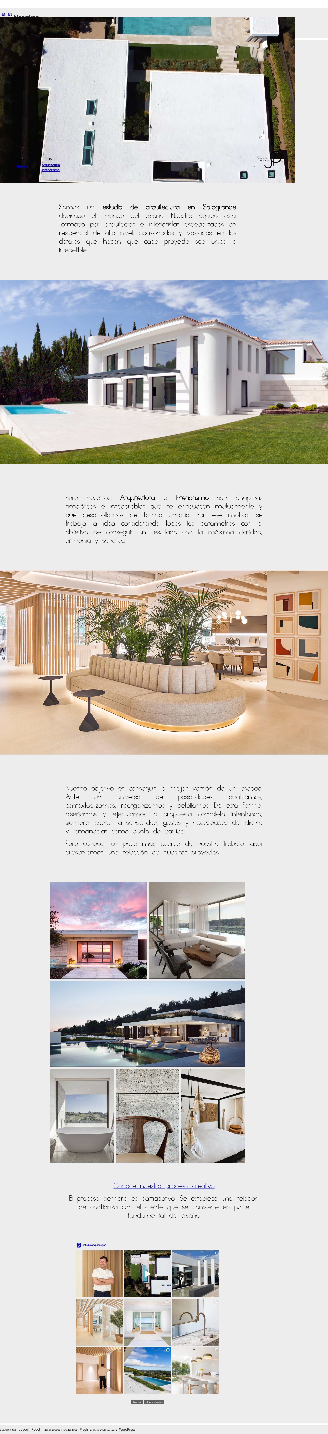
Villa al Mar (82, 1116)
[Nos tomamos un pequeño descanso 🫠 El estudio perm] (99, 1273)
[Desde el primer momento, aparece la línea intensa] (147, 1322)
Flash (84, 1429)
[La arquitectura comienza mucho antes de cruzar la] (195, 1273)
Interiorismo (51, 170)
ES (10, 14)
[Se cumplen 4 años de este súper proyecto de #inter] (99, 1322)
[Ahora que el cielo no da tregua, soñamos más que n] (147, 1370)
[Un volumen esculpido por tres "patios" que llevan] (147, 1273)
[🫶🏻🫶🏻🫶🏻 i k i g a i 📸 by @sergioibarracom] (195, 1322)
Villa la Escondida (147, 1116)
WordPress (127, 1429)
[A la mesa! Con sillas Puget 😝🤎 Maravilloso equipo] (195, 1370)
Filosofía (22, 166)
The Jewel (197, 930)
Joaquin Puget (29, 1429)
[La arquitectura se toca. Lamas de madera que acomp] (99, 1370)
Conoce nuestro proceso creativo (164, 1186)
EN (4, 14)
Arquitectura (51, 165)
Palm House (148, 1024)
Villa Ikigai (98, 930)
